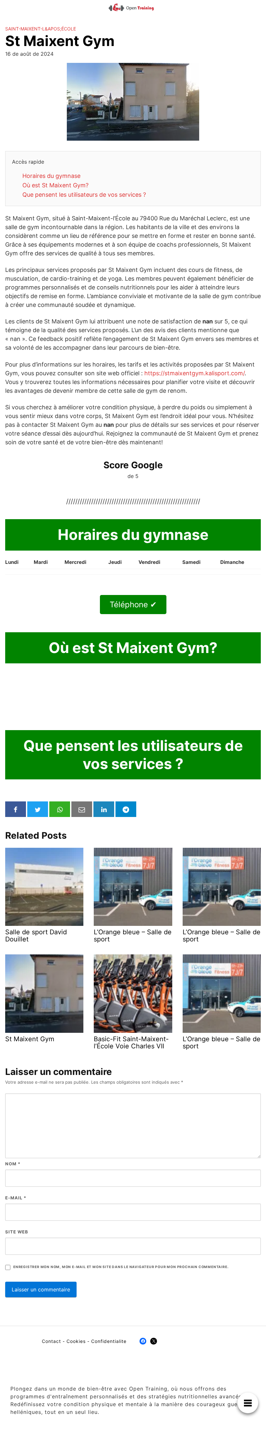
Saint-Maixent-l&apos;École (40, 28)
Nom (12, 1163)
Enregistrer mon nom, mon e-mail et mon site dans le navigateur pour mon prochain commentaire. (120, 1267)
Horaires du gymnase (51, 175)
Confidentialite (109, 1341)
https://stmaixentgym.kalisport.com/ (194, 373)
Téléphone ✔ (133, 604)
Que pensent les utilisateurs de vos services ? (84, 194)
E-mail (15, 1197)
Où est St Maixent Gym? (55, 185)
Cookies (76, 1341)
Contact (51, 1341)
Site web (16, 1231)
